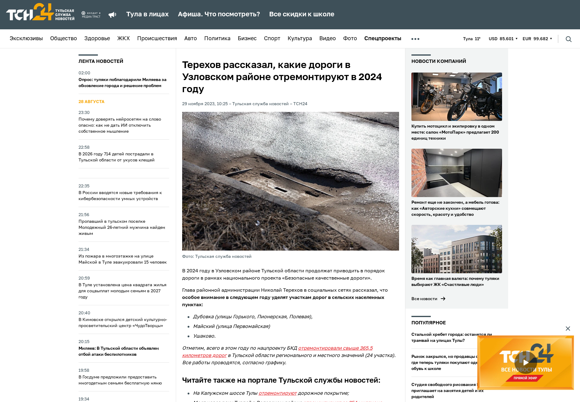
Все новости (424, 299)
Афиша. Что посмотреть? (219, 14)
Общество (63, 38)
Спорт (272, 38)
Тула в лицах (147, 14)
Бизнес (247, 38)
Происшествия (157, 38)
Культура (300, 38)
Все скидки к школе (301, 14)
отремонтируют (278, 393)
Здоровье (97, 38)
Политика (217, 38)
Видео (327, 38)
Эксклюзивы (26, 38)
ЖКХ (123, 38)
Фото (350, 38)
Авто (190, 38)
